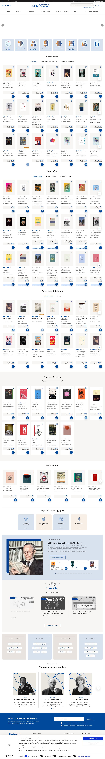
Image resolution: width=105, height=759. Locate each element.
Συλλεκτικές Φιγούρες (90, 652)
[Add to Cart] (13, 96)
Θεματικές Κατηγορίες (62, 11)
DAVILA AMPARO (94, 408)
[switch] (41, 756)
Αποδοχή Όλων (93, 738)
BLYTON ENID (35, 87)
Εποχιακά (18, 11)
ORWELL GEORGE (7, 235)
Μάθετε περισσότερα (57, 557)
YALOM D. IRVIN (50, 321)
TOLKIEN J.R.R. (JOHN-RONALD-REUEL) (52, 273)
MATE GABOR (50, 121)
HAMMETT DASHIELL (66, 85)
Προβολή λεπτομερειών (84, 756)
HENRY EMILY (35, 354)
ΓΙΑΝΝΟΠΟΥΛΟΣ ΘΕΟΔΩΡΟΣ (50, 236)
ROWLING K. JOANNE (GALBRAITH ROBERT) (37, 202)
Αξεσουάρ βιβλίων (90, 648)
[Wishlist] (95, 5)
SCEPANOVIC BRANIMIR (8, 119)
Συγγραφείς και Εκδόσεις (91, 11)
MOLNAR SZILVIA (65, 442)
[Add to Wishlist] (13, 67)
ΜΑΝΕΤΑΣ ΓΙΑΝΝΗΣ (95, 272)
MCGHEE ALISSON (94, 201)
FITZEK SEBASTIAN (51, 406)
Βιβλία (8, 11)
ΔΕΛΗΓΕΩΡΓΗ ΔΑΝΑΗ (81, 155)
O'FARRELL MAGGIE (65, 353)
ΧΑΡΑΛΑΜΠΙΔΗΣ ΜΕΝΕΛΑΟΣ (36, 121)
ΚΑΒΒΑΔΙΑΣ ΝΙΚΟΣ (94, 320)
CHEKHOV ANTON (7, 408)
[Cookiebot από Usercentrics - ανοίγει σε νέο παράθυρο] (9, 756)
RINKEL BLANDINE (22, 442)
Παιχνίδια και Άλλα (45, 11)
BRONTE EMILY (6, 320)
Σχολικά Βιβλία (31, 11)
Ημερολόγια (91, 656)
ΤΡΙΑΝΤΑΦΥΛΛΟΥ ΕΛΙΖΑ (66, 119)
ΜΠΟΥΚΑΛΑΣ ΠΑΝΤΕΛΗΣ (81, 119)
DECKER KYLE (79, 408)
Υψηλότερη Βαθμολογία (14, 648)
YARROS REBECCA (22, 201)
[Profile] (98, 5)
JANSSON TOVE (35, 235)
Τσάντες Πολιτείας (90, 644)
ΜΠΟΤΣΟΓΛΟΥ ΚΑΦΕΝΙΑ (95, 87)
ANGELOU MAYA (50, 87)
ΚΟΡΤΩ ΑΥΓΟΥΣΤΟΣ (94, 235)
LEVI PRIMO (20, 321)
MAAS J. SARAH (6, 201)
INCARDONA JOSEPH (66, 406)
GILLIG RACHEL (50, 201)
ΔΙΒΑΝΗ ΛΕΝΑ (35, 153)
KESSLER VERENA (22, 406)
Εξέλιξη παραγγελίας (98, 1)
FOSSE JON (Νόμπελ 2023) (81, 235)
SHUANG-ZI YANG (51, 444)
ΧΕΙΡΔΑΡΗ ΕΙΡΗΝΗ (22, 87)
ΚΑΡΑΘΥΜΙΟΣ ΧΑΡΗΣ (7, 153)
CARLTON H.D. (21, 353)
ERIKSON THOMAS (80, 354)
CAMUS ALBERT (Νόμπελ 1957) (96, 120)
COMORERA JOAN (80, 87)
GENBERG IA (6, 85)
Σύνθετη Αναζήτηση (88, 7)
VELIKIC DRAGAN (7, 444)
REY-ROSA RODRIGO (22, 119)
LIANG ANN (5, 353)
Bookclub (76, 11)
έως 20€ (11, 652)
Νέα (19, 652)
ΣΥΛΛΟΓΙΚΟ (78, 201)
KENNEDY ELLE (64, 153)
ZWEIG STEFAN (35, 320)
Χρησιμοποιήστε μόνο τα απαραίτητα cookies (93, 743)
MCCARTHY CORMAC (37, 444)
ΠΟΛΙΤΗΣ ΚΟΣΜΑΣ (65, 270)
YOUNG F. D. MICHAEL (37, 408)
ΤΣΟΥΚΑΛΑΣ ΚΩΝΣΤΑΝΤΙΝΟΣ (65, 236)
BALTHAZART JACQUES (81, 272)
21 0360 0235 (14, 1)
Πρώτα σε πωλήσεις (14, 644)
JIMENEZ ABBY (50, 353)
